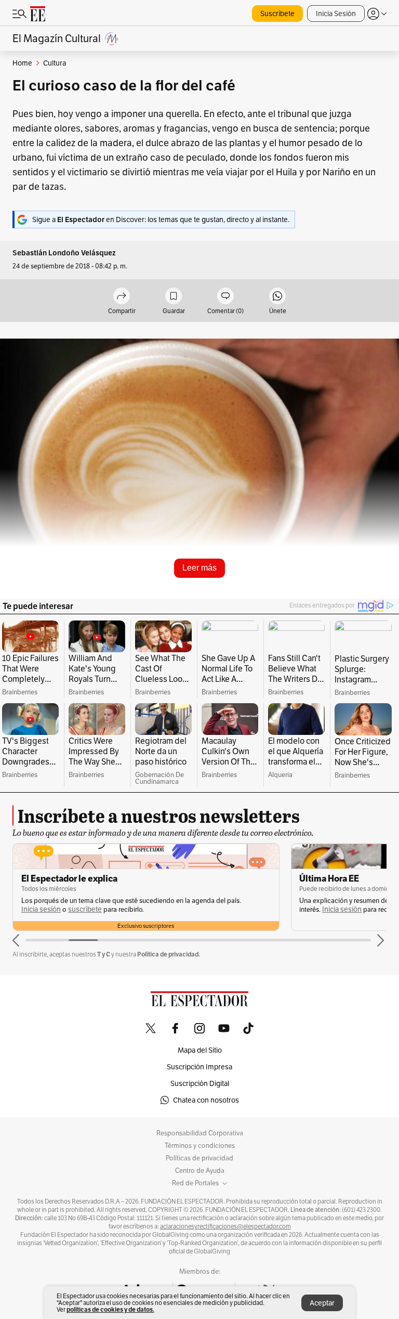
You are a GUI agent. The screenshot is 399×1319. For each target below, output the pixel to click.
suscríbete (363, 909)
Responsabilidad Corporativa (199, 1133)
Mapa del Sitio (200, 1050)
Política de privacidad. (168, 954)
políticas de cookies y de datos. (110, 1309)
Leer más (199, 567)
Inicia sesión (64, 909)
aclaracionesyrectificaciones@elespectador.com (225, 1226)
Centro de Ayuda (199, 1170)
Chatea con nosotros (206, 1100)
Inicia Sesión (336, 13)
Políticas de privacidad (199, 1158)
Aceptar (322, 1303)
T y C (103, 954)
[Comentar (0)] (225, 297)
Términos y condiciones (200, 1145)
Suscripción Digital (199, 1083)
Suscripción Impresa (199, 1066)
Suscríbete (277, 13)
